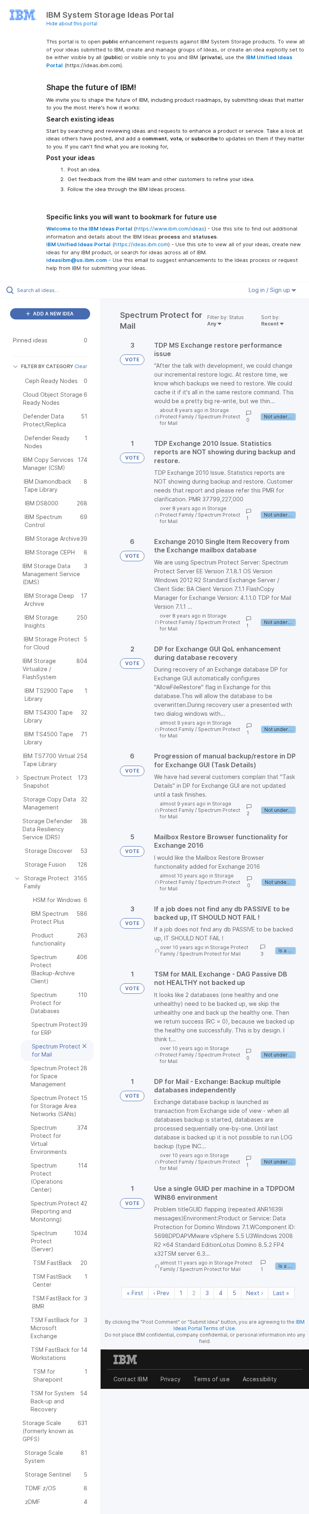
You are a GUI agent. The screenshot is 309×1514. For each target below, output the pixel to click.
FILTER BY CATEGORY (47, 366)
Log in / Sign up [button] (270, 289)
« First (135, 1292)
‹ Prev (161, 1292)
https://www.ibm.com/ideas (170, 228)
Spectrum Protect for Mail (210, 954)
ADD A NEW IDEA (53, 314)
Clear (80, 366)
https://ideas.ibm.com (141, 244)
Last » (281, 1292)
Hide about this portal (71, 24)
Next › (254, 1292)
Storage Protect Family (193, 511)
